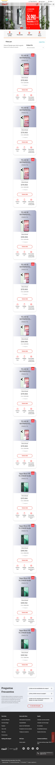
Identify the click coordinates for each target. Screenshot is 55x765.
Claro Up (3, 732)
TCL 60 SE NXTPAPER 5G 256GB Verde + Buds (24, 266)
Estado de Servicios (41, 732)
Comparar (25, 85)
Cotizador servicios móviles (43, 719)
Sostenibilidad (22, 722)
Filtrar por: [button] (9, 41)
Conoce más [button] (25, 89)
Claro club (4, 728)
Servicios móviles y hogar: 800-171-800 (45, 743)
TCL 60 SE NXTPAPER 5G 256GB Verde (25, 57)
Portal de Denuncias (14, 762)
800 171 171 (43, 754)
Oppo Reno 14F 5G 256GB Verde (25, 475)
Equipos (3, 725)
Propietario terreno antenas (25, 728)
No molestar (40, 725)
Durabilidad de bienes (42, 728)
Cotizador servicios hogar (42, 722)
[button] (37, 4)
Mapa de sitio (5, 762)
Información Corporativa (24, 719)
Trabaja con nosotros (24, 732)
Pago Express (33, 1)
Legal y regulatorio (32, 762)
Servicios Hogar (5, 722)
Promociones (4, 735)
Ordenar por (29, 45)
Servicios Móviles (5, 719)
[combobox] (35, 47)
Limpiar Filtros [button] (42, 42)
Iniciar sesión (22, 742)
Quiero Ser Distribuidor (24, 725)
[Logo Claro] (5, 4)
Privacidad (23, 762)
